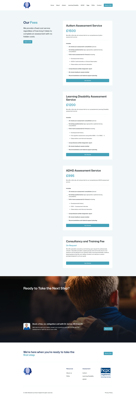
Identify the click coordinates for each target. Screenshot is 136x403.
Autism (85, 373)
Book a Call (108, 5)
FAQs (68, 376)
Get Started (87, 80)
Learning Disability (88, 376)
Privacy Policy (109, 392)
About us (69, 373)
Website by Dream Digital (35, 392)
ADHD (84, 379)
